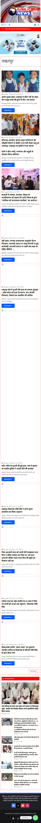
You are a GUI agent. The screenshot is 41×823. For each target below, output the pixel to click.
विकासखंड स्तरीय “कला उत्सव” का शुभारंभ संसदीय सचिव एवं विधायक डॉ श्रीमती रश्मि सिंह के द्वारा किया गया (20, 650)
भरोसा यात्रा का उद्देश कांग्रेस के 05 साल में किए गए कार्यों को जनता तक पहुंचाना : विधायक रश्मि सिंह (20, 604)
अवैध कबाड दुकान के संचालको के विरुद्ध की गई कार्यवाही (19, 29)
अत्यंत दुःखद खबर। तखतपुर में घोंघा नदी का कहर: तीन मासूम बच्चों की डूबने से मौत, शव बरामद (20, 98)
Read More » (8, 110)
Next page (33, 671)
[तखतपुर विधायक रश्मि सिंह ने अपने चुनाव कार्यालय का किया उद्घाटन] (20, 493)
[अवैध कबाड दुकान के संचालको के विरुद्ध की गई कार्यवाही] (7, 740)
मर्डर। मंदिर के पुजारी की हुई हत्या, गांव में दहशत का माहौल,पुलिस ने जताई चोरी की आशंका (19, 467)
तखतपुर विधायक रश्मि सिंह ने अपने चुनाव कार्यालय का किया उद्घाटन (17, 510)
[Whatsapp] (35, 817)
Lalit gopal (5, 94)
